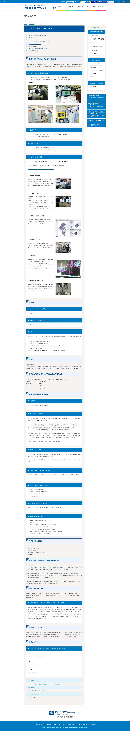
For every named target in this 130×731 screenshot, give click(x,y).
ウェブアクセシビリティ (38, 724)
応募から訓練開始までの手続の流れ (38, 690)
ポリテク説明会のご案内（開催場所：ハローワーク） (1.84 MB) (44, 684)
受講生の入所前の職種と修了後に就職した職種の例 (39, 41)
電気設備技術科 (93, 67)
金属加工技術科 (93, 73)
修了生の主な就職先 (33, 46)
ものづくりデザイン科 (94, 63)
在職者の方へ (71, 6)
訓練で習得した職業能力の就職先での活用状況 (39, 48)
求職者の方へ (61, 6)
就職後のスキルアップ (33, 52)
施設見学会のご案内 (35, 680)
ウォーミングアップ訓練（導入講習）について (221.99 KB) (40, 169)
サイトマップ (125, 1)
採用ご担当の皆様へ (91, 7)
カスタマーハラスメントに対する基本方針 (67, 724)
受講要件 (30, 37)
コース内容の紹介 (34, 694)
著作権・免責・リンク (84, 724)
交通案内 (70, 1)
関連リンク (94, 724)
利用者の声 (100, 6)
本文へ (4, 1)
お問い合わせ (62, 1)
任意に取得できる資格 (33, 50)
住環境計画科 (92, 76)
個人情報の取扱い (51, 724)
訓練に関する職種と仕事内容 (35, 44)
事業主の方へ (81, 6)
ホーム (25, 24)
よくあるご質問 (34, 697)
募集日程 (33, 687)
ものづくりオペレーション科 (96, 70)
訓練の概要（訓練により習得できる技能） (38, 35)
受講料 (30, 39)
